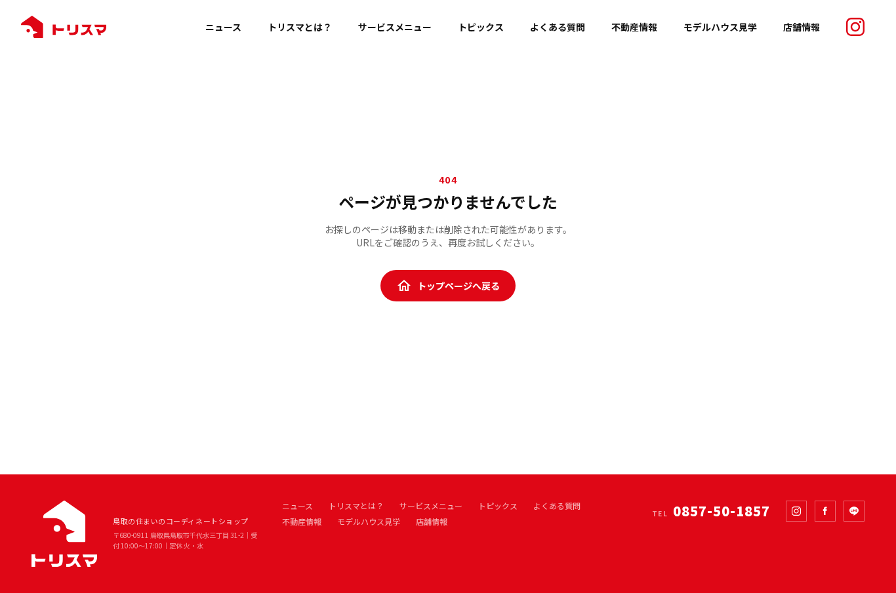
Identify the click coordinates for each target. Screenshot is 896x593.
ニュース (223, 26)
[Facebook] (825, 511)
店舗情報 (801, 26)
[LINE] (854, 511)
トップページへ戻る (448, 286)
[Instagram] (796, 511)
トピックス (481, 26)
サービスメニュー (395, 26)
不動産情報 (634, 26)
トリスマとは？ (300, 26)
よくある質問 (557, 26)
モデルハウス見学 (720, 26)
